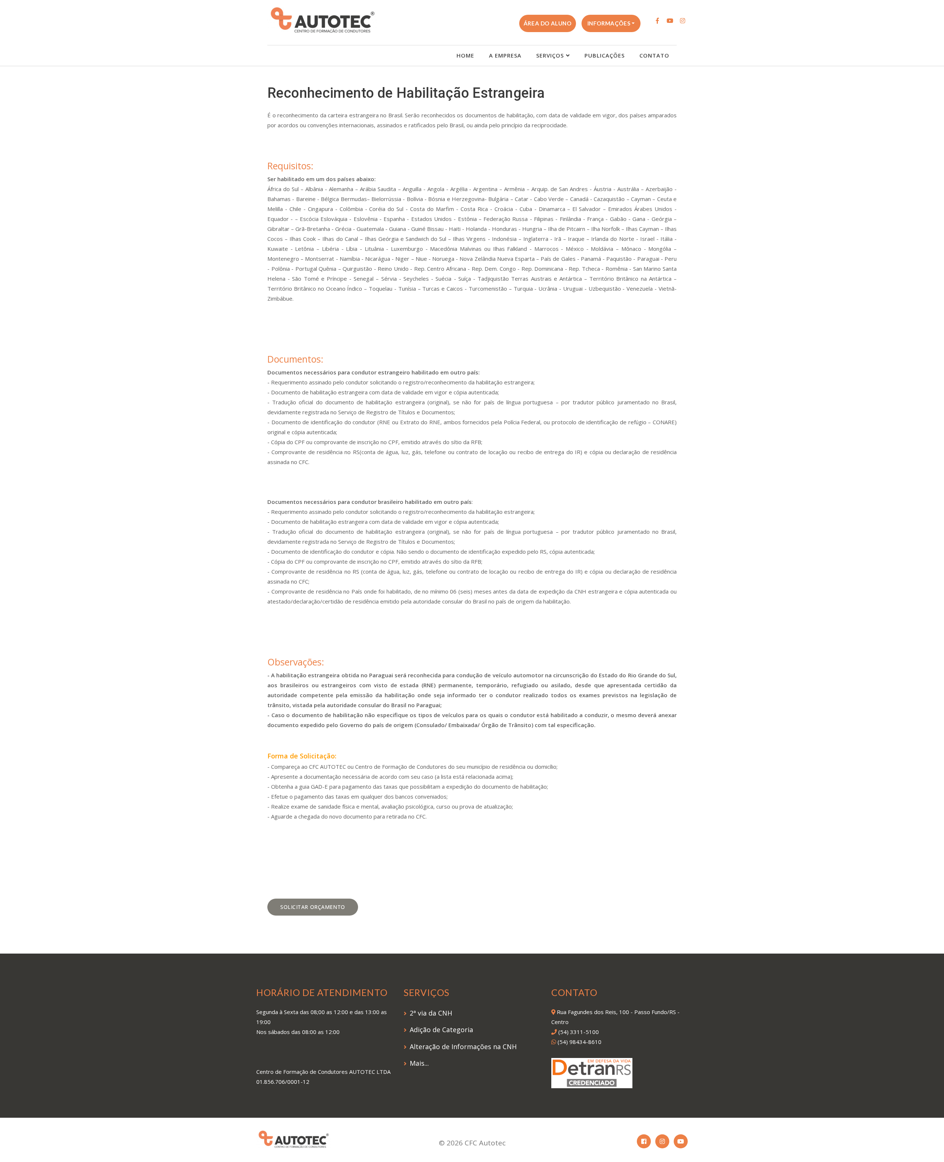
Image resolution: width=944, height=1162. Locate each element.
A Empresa (505, 55)
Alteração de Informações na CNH (463, 1046)
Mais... (419, 1063)
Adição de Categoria (441, 1029)
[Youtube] (670, 20)
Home (465, 55)
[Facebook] (657, 20)
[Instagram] (682, 20)
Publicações (604, 55)
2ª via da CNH (431, 1013)
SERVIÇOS (550, 55)
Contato (654, 55)
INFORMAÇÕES (609, 23)
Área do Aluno (548, 23)
